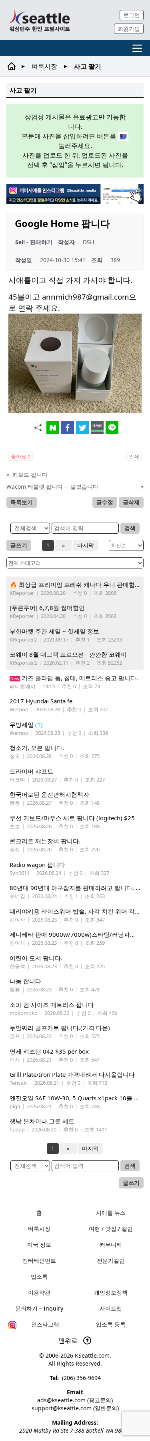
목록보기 (21, 502)
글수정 (104, 502)
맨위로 (68, 1340)
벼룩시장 (44, 66)
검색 (130, 528)
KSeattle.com (92, 1355)
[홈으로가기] (39, 20)
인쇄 (134, 456)
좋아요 (20, 456)
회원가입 (129, 28)
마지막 (85, 545)
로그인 (131, 15)
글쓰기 (18, 545)
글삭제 (131, 502)
